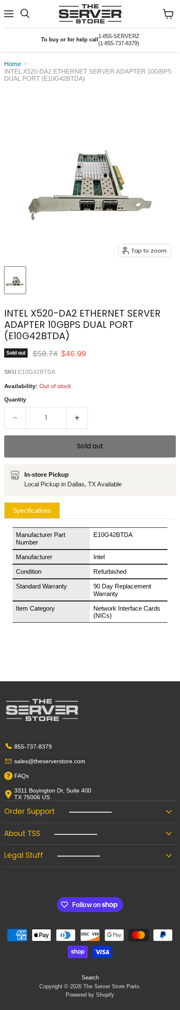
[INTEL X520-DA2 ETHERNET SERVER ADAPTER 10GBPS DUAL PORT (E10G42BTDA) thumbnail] (15, 280)
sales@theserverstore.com (49, 761)
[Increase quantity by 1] (77, 418)
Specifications (32, 510)
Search (90, 977)
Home (12, 63)
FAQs (21, 775)
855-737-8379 (33, 746)
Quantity (15, 399)
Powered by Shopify (90, 995)
